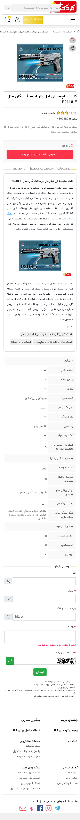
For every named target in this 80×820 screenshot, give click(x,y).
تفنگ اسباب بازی (30, 783)
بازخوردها (19, 168)
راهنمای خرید (69, 720)
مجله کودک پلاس (67, 783)
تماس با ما (72, 778)
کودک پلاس (70, 768)
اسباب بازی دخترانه (29, 773)
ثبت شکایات (33, 746)
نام (74, 573)
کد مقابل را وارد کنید (63, 652)
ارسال (40, 672)
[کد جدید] (10, 661)
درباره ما (73, 773)
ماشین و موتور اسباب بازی (25, 789)
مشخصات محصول (41, 168)
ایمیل (71, 591)
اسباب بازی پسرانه (62, 31)
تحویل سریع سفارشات (27, 757)
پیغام (71, 626)
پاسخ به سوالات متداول (26, 751)
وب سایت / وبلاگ (66, 608)
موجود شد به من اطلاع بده (39, 154)
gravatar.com (31, 690)
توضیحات (64, 168)
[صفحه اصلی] (78, 31)
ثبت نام (72, 741)
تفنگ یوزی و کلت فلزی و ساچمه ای (53, 342)
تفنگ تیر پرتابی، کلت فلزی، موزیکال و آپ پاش (46, 334)
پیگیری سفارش (30, 720)
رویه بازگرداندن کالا (66, 730)
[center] (7, 7)
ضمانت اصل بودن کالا (26, 730)
